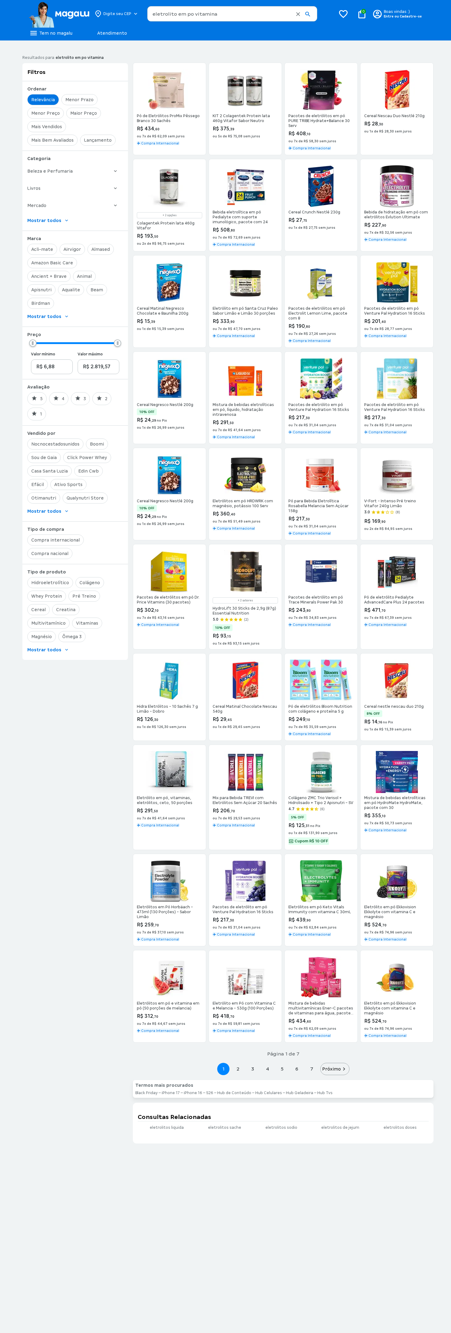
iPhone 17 (171, 1093)
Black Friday (146, 1093)
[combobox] (232, 13)
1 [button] (223, 1069)
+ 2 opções (169, 215)
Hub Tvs (325, 1093)
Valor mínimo (43, 354)
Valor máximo (90, 354)
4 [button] (267, 1069)
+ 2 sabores (245, 600)
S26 (209, 1093)
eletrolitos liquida (167, 1127)
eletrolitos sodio (281, 1127)
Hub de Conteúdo (234, 1093)
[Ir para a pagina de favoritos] (343, 14)
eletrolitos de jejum (340, 1127)
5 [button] (282, 1069)
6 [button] (296, 1069)
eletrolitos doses (400, 1127)
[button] (298, 14)
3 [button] (252, 1069)
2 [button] (238, 1069)
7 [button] (311, 1069)
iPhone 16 (193, 1093)
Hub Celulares (268, 1093)
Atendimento (112, 33)
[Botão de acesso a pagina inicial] (59, 14)
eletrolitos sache (224, 1127)
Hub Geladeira (299, 1093)
